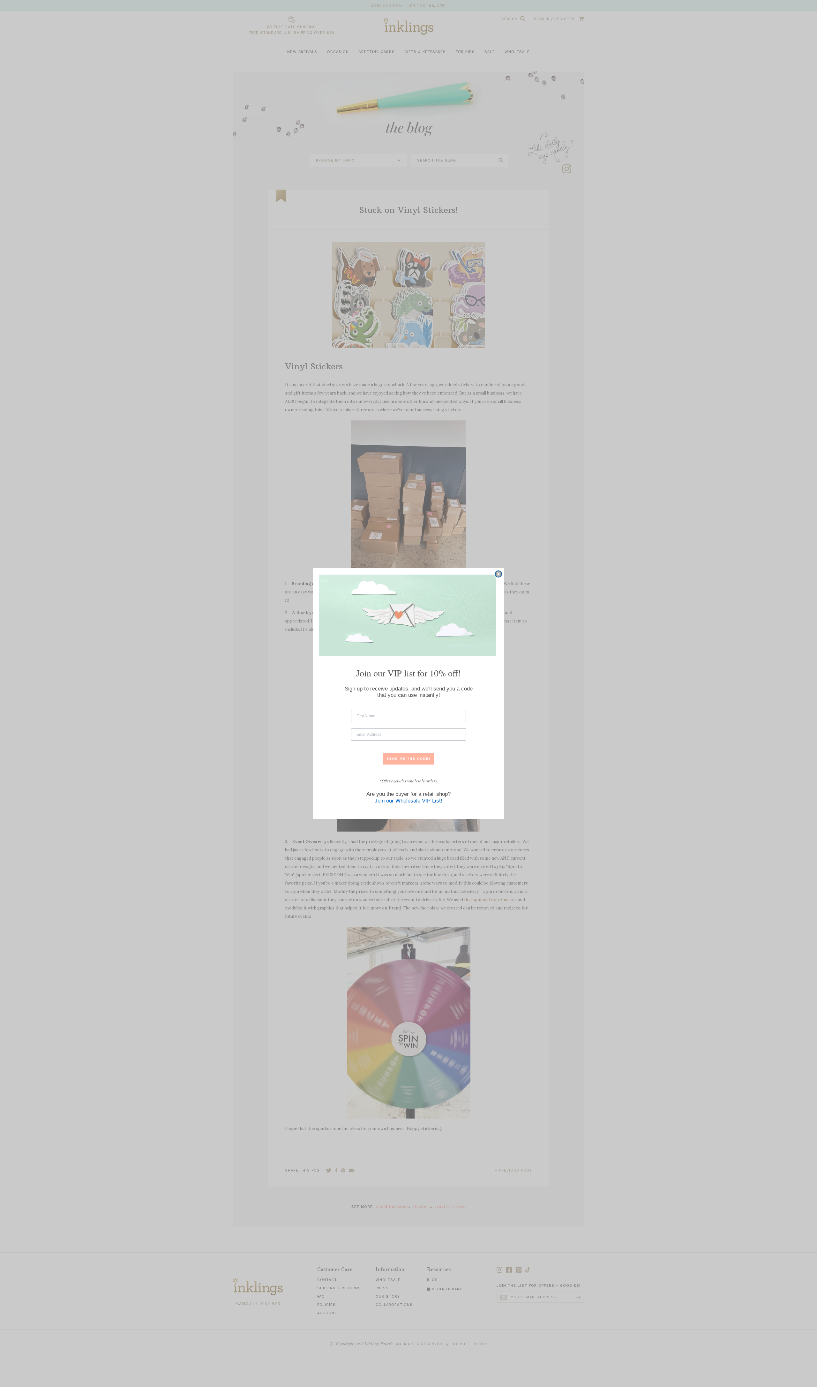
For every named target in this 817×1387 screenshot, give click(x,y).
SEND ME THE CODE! (408, 758)
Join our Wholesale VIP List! (408, 801)
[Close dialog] (498, 574)
